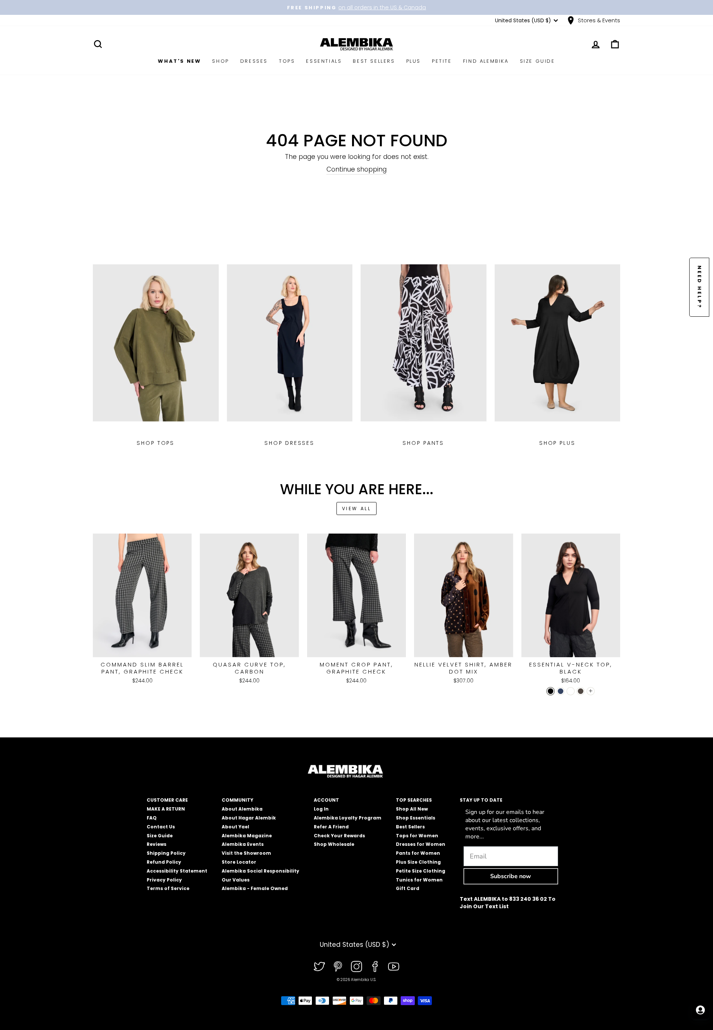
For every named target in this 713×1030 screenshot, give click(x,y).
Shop (220, 61)
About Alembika (242, 809)
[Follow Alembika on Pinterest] (338, 966)
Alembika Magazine (247, 835)
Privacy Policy (164, 880)
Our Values (236, 880)
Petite (442, 61)
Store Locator (239, 862)
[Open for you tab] (700, 1010)
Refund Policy (164, 862)
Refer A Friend (331, 827)
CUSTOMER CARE (167, 800)
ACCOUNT (326, 800)
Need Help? (699, 287)
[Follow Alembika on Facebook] (375, 966)
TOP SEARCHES (414, 800)
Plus (413, 61)
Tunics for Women (419, 880)
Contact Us (161, 827)
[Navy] (560, 691)
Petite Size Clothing (420, 871)
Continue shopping (356, 169)
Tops (287, 61)
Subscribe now (510, 876)
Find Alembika (486, 61)
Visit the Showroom (246, 853)
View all (356, 508)
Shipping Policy (166, 853)
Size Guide (537, 61)
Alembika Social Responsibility (260, 871)
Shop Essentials (415, 818)
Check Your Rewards (339, 835)
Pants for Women (418, 853)
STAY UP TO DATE (481, 800)
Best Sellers (374, 61)
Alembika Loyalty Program (347, 818)
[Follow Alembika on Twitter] (319, 966)
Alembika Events (243, 844)
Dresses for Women (420, 844)
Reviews (156, 844)
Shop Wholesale (334, 844)
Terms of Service (168, 888)
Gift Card (407, 888)
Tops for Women (417, 835)
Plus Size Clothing (418, 862)
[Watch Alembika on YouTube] (393, 966)
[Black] (550, 691)
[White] (570, 691)
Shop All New (412, 809)
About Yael (235, 827)
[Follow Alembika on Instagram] (356, 966)
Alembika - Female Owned (255, 888)
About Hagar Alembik (249, 818)
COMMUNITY (237, 800)
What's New (179, 61)
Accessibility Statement (177, 871)
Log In (321, 809)
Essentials (324, 61)
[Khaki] (580, 691)
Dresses (254, 61)
